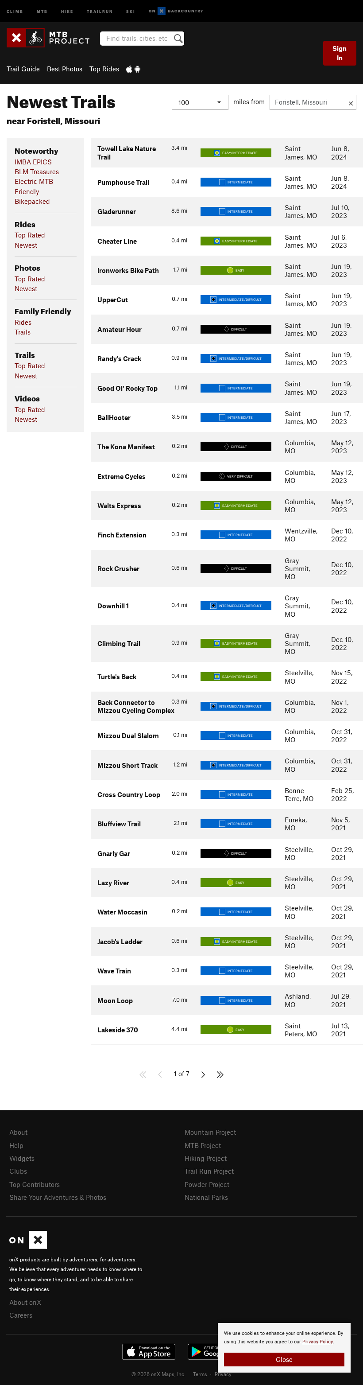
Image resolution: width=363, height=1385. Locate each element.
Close (284, 1359)
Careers (20, 1315)
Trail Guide (23, 69)
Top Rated (30, 235)
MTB (42, 11)
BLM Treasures (37, 171)
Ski (130, 11)
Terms (200, 1374)
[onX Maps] (28, 1246)
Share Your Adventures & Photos (57, 1197)
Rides (23, 322)
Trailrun (100, 11)
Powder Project (207, 1184)
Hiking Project (206, 1158)
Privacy (223, 1374)
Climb (15, 11)
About (18, 1132)
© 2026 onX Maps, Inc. (158, 1374)
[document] (284, 1347)
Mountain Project (210, 1132)
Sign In (339, 53)
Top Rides (104, 69)
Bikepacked (32, 201)
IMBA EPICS (33, 162)
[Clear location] (351, 102)
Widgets (22, 1158)
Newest (26, 245)
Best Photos (64, 69)
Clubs (18, 1171)
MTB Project (203, 1145)
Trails (23, 332)
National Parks (206, 1197)
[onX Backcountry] (176, 11)
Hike (67, 11)
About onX (25, 1302)
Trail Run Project (209, 1171)
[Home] (52, 37)
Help (16, 1145)
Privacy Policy (317, 1342)
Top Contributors (34, 1184)
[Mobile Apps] (133, 69)
